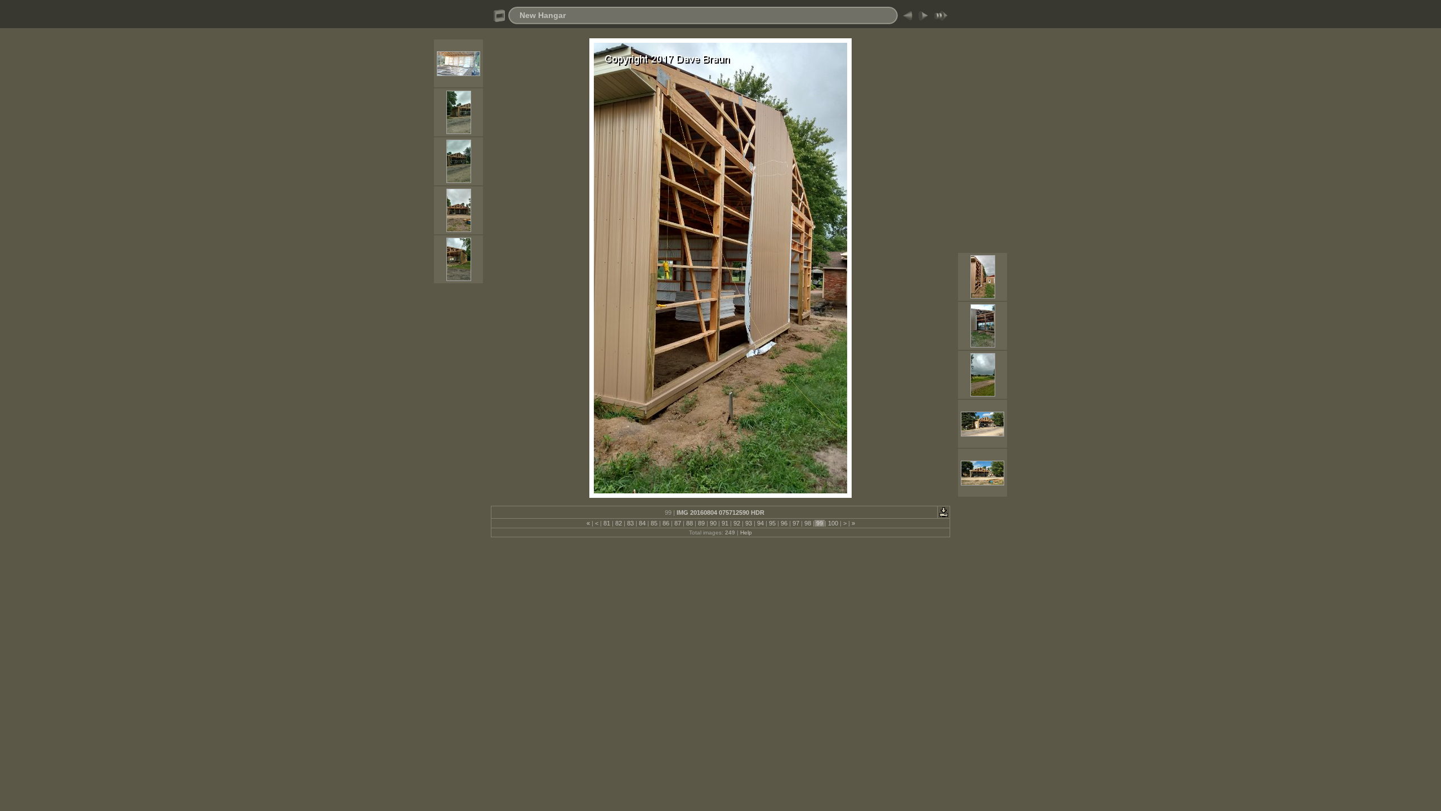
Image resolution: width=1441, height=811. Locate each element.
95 (772, 523)
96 (784, 523)
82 (619, 523)
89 (701, 523)
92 (737, 523)
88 (689, 523)
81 (607, 523)
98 (808, 523)
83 (630, 523)
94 (760, 523)
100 (833, 523)
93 (749, 523)
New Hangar (543, 15)
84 (642, 523)
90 (713, 523)
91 (725, 523)
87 (678, 523)
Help (746, 532)
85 (654, 523)
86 (666, 523)
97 (796, 523)
